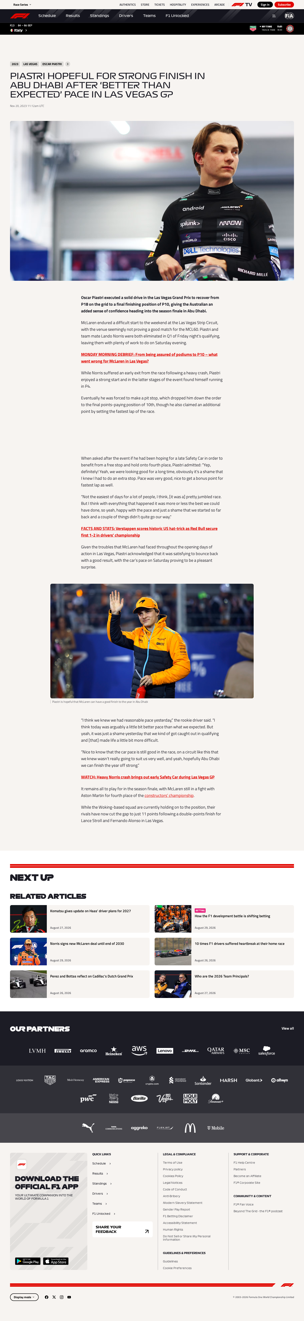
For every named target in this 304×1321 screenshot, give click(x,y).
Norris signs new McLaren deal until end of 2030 (87, 943)
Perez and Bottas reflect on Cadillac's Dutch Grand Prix (91, 976)
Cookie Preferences (177, 1268)
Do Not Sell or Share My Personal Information (186, 1238)
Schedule (47, 15)
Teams (149, 15)
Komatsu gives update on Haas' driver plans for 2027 (90, 911)
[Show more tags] (67, 64)
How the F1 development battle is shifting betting (232, 916)
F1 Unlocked (177, 15)
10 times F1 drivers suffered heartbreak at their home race (240, 943)
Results (73, 15)
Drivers (126, 15)
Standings (99, 15)
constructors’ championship (169, 795)
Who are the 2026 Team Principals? (222, 976)
